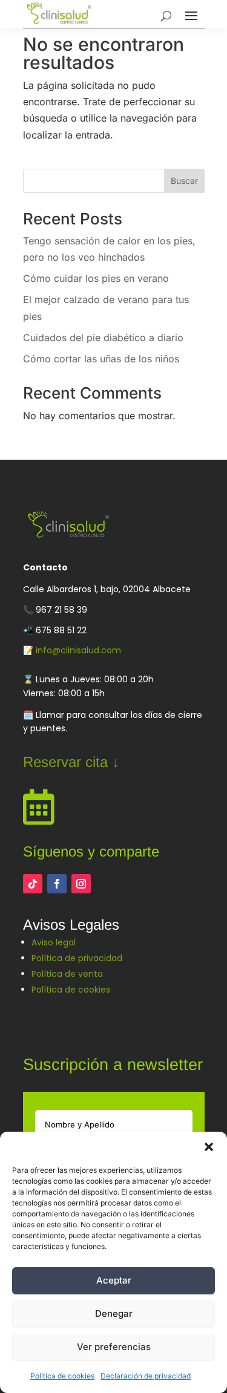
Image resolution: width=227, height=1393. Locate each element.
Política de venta (67, 974)
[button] (209, 1147)
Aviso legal (53, 942)
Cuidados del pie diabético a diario (103, 337)
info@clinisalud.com (78, 650)
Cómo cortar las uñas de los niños (101, 359)
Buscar (184, 180)
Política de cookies (62, 1375)
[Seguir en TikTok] (32, 883)
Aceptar (113, 1280)
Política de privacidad (76, 958)
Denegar (114, 1313)
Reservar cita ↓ (71, 762)
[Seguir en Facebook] (57, 883)
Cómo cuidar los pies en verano (96, 278)
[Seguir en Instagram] (81, 883)
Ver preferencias (114, 1346)
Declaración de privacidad (145, 1375)
